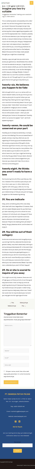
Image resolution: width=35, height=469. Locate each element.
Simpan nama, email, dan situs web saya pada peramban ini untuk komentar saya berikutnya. (17, 374)
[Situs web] (16, 365)
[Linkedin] (19, 421)
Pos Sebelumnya (12, 303)
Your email (17, 442)
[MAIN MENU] (31, 3)
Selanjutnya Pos (24, 303)
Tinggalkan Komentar (9, 14)
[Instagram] (16, 421)
